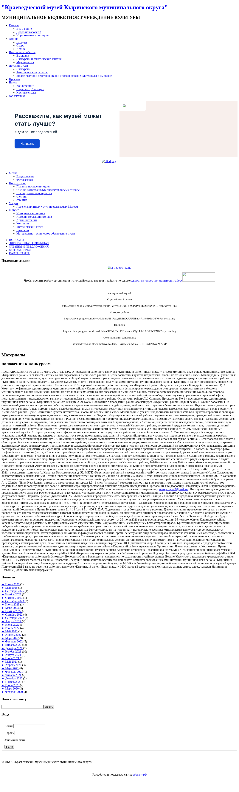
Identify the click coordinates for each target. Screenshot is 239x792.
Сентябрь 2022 (15, 617)
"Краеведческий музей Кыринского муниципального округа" (84, 7)
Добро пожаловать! (28, 32)
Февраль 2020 (14, 691)
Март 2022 (12, 638)
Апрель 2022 (13, 634)
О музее (14, 210)
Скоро (20, 45)
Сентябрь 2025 (15, 591)
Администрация (26, 220)
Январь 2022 (13, 644)
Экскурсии (23, 69)
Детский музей (18, 65)
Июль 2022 (12, 624)
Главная (14, 25)
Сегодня (21, 42)
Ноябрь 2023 (13, 594)
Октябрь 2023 (14, 597)
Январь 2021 (13, 675)
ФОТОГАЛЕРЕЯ (20, 249)
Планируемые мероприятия (34, 193)
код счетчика (17, 95)
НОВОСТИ (16, 239)
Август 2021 (13, 654)
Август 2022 (13, 621)
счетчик (21, 196)
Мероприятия (25, 62)
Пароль (9, 732)
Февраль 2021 (14, 671)
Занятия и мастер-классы (32, 72)
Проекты (14, 79)
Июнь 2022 (12, 628)
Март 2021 (12, 668)
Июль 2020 (12, 685)
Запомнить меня (14, 740)
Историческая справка (30, 213)
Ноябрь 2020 (13, 681)
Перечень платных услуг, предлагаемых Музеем (47, 206)
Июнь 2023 (12, 604)
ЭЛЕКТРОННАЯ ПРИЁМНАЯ (29, 243)
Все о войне (24, 28)
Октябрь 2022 (14, 614)
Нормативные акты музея (32, 35)
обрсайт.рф (140, 774)
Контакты (22, 223)
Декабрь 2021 (14, 648)
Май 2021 (11, 661)
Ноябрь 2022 (13, 611)
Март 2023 (12, 607)
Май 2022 (11, 631)
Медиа (13, 173)
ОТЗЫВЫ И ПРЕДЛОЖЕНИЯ (29, 246)
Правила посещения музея (33, 186)
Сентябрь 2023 (15, 601)
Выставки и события (22, 52)
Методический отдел (29, 226)
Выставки (22, 55)
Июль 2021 (12, 658)
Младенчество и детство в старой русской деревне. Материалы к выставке (64, 75)
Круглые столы (26, 92)
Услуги (13, 203)
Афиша (13, 38)
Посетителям (17, 183)
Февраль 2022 (14, 641)
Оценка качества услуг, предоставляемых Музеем (48, 189)
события (21, 199)
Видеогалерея (25, 176)
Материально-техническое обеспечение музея (45, 233)
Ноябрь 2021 (13, 651)
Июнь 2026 (12, 584)
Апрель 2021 (13, 665)
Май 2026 (11, 587)
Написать (27, 143)
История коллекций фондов (34, 216)
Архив (20, 48)
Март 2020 (12, 688)
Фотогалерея (24, 179)
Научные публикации (30, 89)
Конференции (25, 85)
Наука (13, 82)
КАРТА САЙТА (19, 253)
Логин (8, 726)
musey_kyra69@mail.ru (173, 489)
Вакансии (22, 230)
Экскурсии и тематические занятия (38, 58)
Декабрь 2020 (14, 678)
